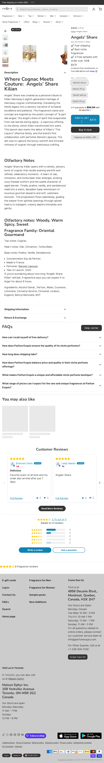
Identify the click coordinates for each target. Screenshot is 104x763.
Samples (63, 16)
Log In (5, 587)
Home (73, 31)
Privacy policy (66, 742)
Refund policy (38, 742)
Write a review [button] (35, 550)
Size (79, 78)
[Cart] (99, 9)
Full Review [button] (16, 498)
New (20, 16)
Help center (91, 328)
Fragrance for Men (40, 580)
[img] (17, 458)
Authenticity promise (82, 742)
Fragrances (7, 16)
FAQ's (5, 602)
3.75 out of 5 (59, 519)
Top (30, 16)
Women (41, 16)
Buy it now (85, 129)
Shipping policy (52, 742)
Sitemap (18, 746)
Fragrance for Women (42, 587)
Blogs (35, 22)
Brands (46, 22)
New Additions (37, 602)
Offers (26, 22)
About (58, 22)
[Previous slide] (14, 46)
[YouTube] (22, 735)
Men (52, 16)
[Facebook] (11, 735)
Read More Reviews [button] (52, 508)
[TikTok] (3, 735)
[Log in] (92, 9)
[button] (85, 108)
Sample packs (37, 594)
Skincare (77, 16)
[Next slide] (63, 46)
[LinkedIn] (18, 735)
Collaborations (8, 742)
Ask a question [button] (69, 550)
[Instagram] (7, 735)
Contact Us (8, 594)
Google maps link (78, 657)
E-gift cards (9, 580)
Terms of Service (23, 742)
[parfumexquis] (7, 9)
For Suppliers (8, 746)
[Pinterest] (15, 735)
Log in (6, 755)
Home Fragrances (10, 22)
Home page (8, 616)
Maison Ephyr (16, 678)
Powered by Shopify (65, 760)
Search (6, 609)
